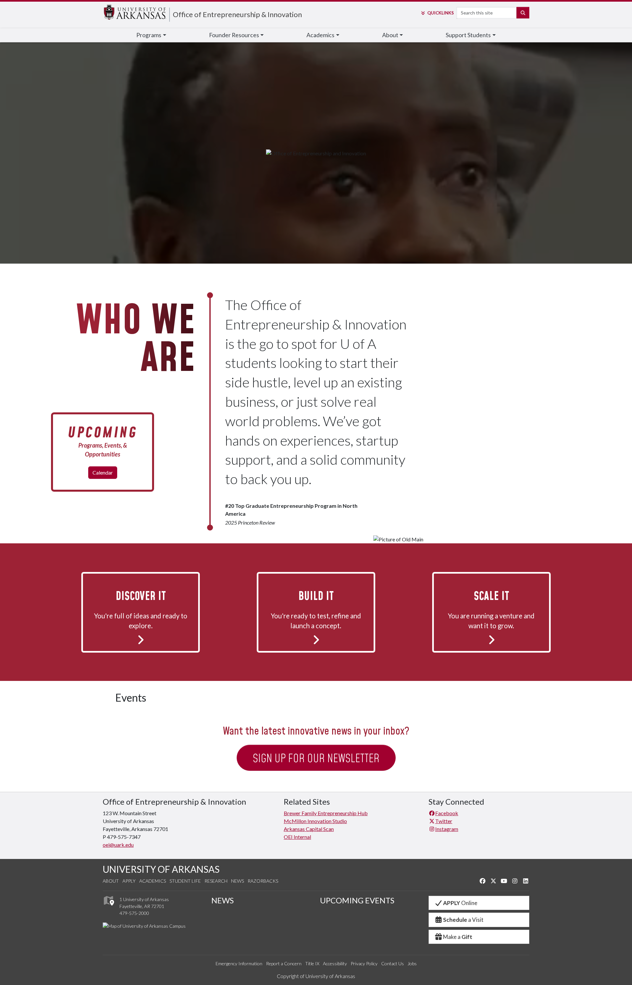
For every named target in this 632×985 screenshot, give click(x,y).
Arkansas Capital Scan (309, 829)
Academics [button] (320, 35)
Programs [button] (148, 35)
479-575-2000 (134, 913)
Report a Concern (284, 963)
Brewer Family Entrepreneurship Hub (326, 813)
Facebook (446, 813)
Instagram (446, 829)
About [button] (390, 35)
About (111, 881)
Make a (457, 936)
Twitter (443, 821)
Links (440, 12)
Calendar (102, 472)
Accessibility (335, 963)
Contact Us (392, 963)
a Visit (463, 919)
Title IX (312, 963)
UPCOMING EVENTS (357, 900)
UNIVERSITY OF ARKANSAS (161, 869)
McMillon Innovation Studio (315, 821)
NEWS (222, 900)
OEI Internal (297, 837)
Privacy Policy (364, 963)
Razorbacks (263, 881)
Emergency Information (239, 963)
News (237, 881)
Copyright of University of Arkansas (316, 976)
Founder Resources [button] (234, 35)
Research (215, 881)
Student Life (185, 881)
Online (460, 902)
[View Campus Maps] (108, 907)
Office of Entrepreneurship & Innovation (237, 14)
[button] (140, 611)
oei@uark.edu (118, 845)
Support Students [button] (468, 35)
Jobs (412, 963)
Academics (152, 881)
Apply (129, 881)
